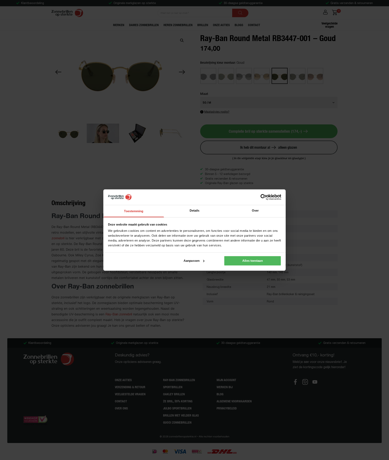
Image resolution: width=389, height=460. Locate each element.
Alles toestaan (252, 260)
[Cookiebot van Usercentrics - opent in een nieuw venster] (263, 197)
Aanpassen (192, 260)
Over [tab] (255, 210)
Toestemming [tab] (133, 211)
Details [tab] (195, 210)
